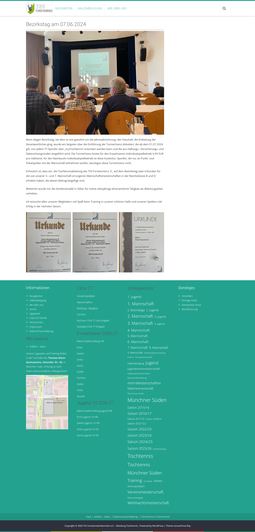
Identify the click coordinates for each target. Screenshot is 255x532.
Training (135, 480)
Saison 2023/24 (139, 435)
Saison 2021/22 (137, 423)
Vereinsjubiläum (136, 486)
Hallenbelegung (90, 8)
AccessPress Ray (182, 525)
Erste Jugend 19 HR (87, 417)
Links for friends (38, 318)
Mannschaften (84, 302)
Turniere (81, 314)
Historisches (36, 322)
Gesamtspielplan (86, 296)
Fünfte (80, 371)
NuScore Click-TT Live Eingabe (93, 320)
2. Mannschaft (140, 316)
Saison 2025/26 (139, 448)
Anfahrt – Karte (37, 346)
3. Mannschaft (140, 323)
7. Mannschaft (138, 347)
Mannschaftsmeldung (137, 378)
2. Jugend (152, 310)
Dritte (80, 359)
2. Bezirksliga (136, 310)
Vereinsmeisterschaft (145, 491)
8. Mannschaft (158, 348)
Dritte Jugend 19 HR (87, 429)
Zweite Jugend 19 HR (88, 423)
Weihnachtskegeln (135, 498)
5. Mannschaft (138, 336)
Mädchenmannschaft (140, 388)
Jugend (152, 363)
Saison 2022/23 (139, 429)
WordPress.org (190, 309)
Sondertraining (159, 449)
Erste (80, 347)
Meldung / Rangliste (87, 308)
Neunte (81, 396)
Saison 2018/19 (153, 419)
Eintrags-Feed (189, 300)
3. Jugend (160, 316)
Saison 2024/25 (140, 441)
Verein (32, 309)
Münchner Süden (147, 399)
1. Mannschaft (141, 303)
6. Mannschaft (138, 341)
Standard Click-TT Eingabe (91, 326)
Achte (80, 390)
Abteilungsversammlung (154, 353)
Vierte (80, 365)
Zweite (80, 353)
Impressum (35, 326)
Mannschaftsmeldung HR (90, 341)
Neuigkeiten (64, 8)
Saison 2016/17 (139, 413)
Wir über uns (116, 8)
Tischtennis (140, 455)
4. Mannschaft (139, 330)
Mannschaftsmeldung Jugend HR (94, 410)
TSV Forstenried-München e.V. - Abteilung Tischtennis (110, 525)
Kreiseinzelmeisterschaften (139, 373)
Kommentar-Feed (191, 304)
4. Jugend (159, 323)
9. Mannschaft (135, 352)
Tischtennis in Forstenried (155, 517)
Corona (131, 357)
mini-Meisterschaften (144, 382)
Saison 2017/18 (136, 418)
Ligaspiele (34, 313)
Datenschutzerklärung (41, 331)
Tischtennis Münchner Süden (145, 468)
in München (46, 362)
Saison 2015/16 (138, 407)
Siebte (80, 384)
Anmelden (187, 296)
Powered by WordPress (151, 525)
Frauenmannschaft (143, 357)
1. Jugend (134, 296)
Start (88, 517)
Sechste (81, 377)
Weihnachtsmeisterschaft (148, 502)
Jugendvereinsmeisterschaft (144, 368)
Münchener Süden (136, 393)
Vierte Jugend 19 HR (88, 435)
